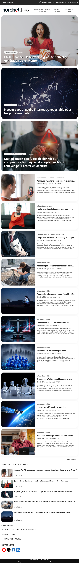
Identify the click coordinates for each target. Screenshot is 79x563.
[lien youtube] (4, 550)
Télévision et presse (69, 10)
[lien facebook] (13, 550)
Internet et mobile (57, 10)
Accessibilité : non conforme (39, 560)
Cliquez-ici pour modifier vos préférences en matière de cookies (39, 562)
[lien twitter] (9, 550)
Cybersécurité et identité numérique (42, 10)
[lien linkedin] (18, 550)
